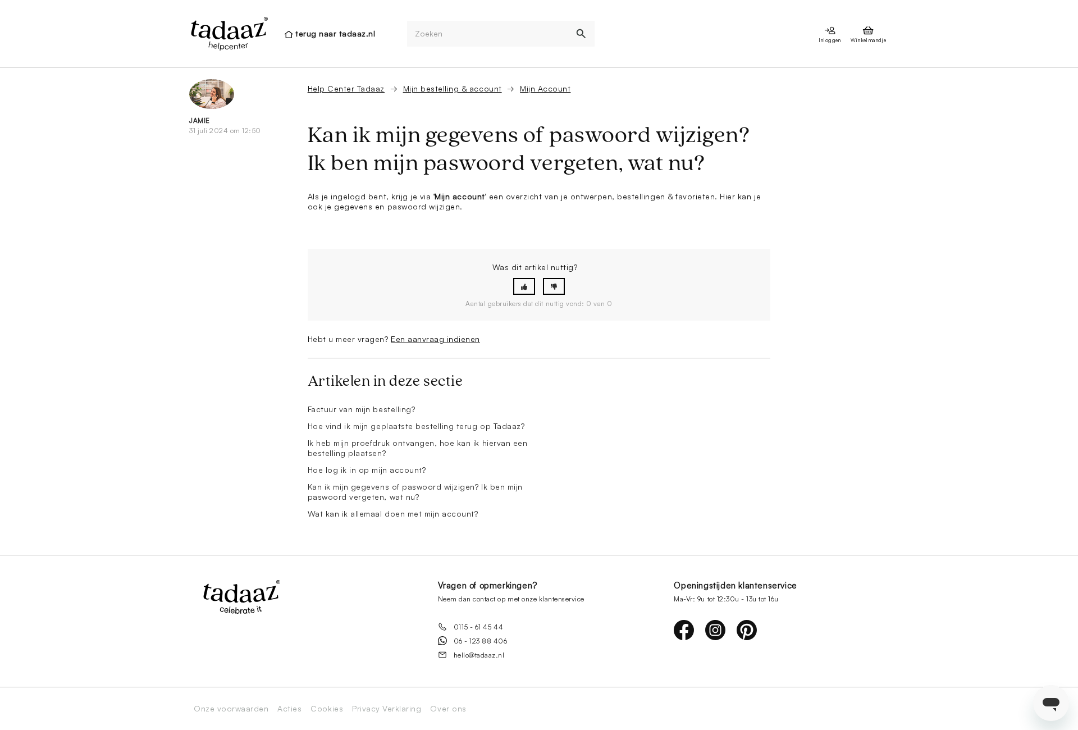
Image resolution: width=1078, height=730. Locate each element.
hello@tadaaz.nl (479, 655)
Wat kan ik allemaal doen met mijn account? (393, 513)
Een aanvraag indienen (435, 339)
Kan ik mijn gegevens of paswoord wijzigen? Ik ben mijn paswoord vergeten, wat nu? (415, 491)
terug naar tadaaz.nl (335, 33)
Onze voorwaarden (231, 708)
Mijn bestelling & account (452, 88)
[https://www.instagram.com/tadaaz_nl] (715, 630)
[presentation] (228, 34)
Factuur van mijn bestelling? (361, 409)
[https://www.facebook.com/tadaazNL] (684, 630)
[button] (524, 286)
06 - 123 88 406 (481, 641)
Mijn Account (545, 88)
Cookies (326, 708)
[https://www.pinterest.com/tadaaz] (747, 630)
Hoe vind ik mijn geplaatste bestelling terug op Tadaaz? (416, 426)
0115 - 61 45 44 (479, 627)
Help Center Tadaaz (346, 88)
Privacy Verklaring (386, 708)
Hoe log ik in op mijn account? (367, 469)
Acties (289, 708)
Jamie (199, 120)
